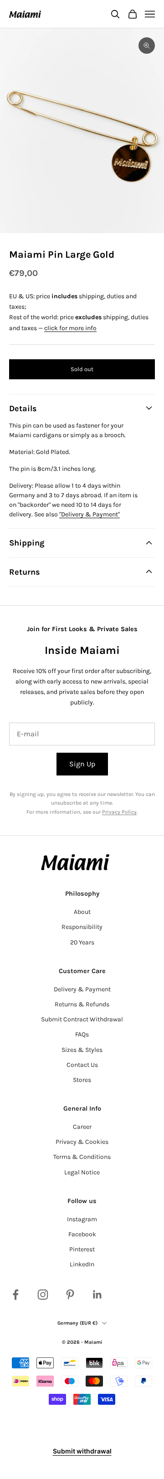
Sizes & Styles (82, 1050)
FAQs (82, 1034)
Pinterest (82, 1249)
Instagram (82, 1219)
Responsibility (82, 927)
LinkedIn (82, 1264)
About (82, 912)
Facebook (82, 1234)
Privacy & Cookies (82, 1142)
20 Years (82, 942)
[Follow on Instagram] (42, 1294)
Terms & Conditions (82, 1157)
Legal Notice (82, 1172)
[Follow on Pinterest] (70, 1294)
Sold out (82, 369)
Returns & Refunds (82, 1004)
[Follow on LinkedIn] (97, 1294)
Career (82, 1127)
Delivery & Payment (82, 989)
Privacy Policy (119, 812)
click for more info (70, 328)
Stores (82, 1080)
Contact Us (82, 1065)
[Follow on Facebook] (15, 1294)
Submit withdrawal (82, 1451)
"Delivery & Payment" (89, 514)
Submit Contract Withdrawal (82, 1019)
